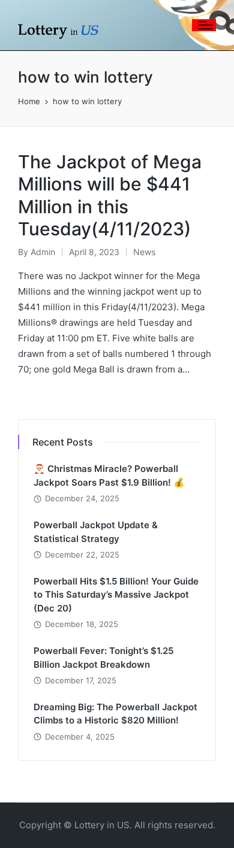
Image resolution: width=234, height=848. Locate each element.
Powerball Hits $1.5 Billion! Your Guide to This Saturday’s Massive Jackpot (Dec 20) (116, 595)
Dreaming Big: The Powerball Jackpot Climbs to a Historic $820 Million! (115, 713)
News (144, 252)
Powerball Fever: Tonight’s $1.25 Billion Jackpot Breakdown (103, 657)
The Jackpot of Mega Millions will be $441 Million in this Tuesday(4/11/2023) (110, 195)
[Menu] (204, 25)
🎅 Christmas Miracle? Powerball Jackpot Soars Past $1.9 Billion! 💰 (109, 475)
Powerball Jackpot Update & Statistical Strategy (96, 531)
